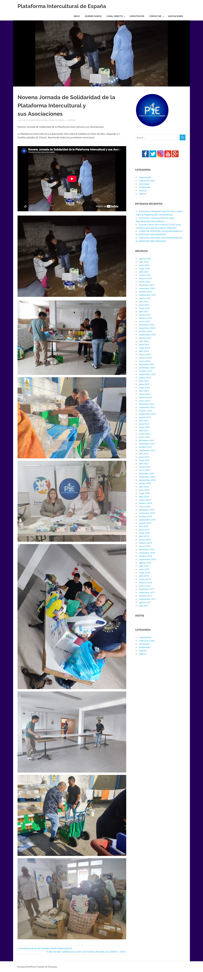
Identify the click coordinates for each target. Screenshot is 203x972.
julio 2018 (144, 565)
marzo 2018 (145, 579)
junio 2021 (144, 456)
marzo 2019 (145, 539)
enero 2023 (144, 400)
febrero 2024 (145, 357)
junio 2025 (144, 304)
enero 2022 (144, 437)
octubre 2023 (145, 370)
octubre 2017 (145, 595)
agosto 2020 (145, 483)
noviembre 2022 (147, 407)
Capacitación (137, 16)
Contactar (155, 16)
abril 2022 (144, 430)
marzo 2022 (145, 433)
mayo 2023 (144, 387)
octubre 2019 (145, 516)
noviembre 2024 (147, 327)
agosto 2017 (145, 602)
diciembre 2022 (146, 403)
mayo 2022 (144, 427)
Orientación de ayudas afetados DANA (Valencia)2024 (45, 948)
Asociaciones (175, 16)
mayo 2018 (144, 572)
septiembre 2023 (147, 374)
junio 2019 (144, 529)
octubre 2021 (145, 446)
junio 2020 (144, 489)
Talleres (143, 193)
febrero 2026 (145, 278)
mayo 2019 (144, 532)
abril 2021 (144, 463)
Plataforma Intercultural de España (62, 6)
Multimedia (144, 187)
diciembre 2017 (146, 589)
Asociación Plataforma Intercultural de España (41, 120)
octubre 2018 (145, 556)
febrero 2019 (145, 542)
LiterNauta (144, 183)
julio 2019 (144, 526)
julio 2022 (144, 420)
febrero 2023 (145, 397)
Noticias (72, 120)
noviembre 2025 (147, 288)
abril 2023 (144, 390)
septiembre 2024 (147, 334)
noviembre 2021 (147, 443)
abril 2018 (144, 575)
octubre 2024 (145, 331)
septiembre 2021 (147, 450)
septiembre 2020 (147, 479)
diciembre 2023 (146, 364)
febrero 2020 (145, 503)
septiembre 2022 (147, 413)
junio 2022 (144, 423)
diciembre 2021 (146, 440)
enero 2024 (144, 360)
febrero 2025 (145, 318)
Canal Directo (114, 16)
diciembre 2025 (146, 284)
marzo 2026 (145, 275)
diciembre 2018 (146, 549)
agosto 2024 (145, 337)
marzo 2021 (145, 466)
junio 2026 (144, 265)
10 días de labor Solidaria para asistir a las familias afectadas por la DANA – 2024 (85, 951)
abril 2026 (144, 271)
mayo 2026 (144, 268)
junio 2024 (144, 344)
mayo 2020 (144, 493)
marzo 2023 (145, 394)
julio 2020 (144, 486)
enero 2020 (144, 506)
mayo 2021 (144, 460)
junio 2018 (144, 569)
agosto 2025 (145, 298)
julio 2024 (144, 341)
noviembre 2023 (147, 367)
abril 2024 (144, 351)
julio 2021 (144, 453)
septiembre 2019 (147, 519)
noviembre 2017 (147, 592)
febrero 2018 (145, 582)
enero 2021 (144, 470)
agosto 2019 (145, 522)
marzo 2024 (145, 354)
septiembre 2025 (147, 294)
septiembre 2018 (147, 559)
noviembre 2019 (147, 513)
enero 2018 (144, 585)
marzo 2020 (145, 499)
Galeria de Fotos (147, 180)
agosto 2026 (145, 258)
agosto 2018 (145, 562)
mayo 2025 (144, 308)
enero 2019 (144, 546)
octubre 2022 (145, 410)
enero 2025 (144, 321)
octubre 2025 (145, 291)
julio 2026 (144, 261)
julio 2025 (144, 301)
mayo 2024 (144, 347)
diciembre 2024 (146, 324)
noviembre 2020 (147, 476)
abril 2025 (144, 311)
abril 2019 (144, 536)
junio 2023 (144, 384)
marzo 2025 (145, 314)
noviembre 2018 (147, 552)
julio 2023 (144, 380)
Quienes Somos (93, 16)
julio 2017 (144, 605)
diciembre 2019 (146, 509)
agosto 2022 (145, 417)
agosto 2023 (145, 377)
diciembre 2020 (146, 473)
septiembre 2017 (147, 598)
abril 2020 (144, 496)
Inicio (77, 16)
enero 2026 (144, 281)
